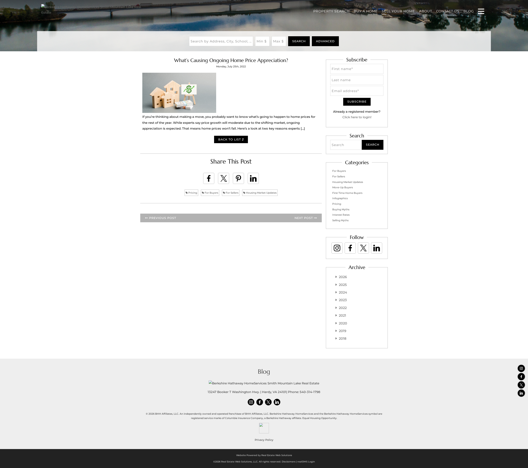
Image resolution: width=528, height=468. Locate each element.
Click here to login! (356, 117)
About (425, 11)
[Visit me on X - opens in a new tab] (521, 384)
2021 (342, 315)
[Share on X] (223, 178)
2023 (343, 300)
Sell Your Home (398, 11)
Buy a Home (366, 11)
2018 (342, 338)
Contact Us (447, 11)
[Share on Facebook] (208, 178)
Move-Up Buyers (342, 187)
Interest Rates (341, 214)
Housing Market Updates (261, 192)
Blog (468, 11)
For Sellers (231, 192)
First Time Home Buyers (347, 192)
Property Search (331, 11)
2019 (342, 331)
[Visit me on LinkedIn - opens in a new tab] (521, 393)
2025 (343, 285)
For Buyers (211, 192)
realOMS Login (306, 461)
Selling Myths (340, 220)
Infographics (340, 198)
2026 (343, 277)
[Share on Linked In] (253, 178)
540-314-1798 (310, 392)
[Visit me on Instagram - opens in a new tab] (521, 368)
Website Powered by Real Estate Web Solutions (264, 455)
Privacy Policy (264, 439)
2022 (343, 308)
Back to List (230, 139)
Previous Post (162, 218)
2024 (343, 292)
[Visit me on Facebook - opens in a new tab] (521, 376)
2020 (343, 323)
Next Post (304, 218)
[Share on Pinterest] (238, 178)
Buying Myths (340, 209)
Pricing (192, 192)
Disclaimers (289, 461)
